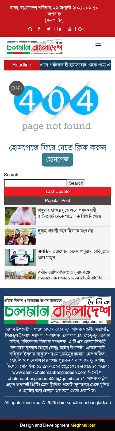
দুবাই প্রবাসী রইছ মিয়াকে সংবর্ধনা (65, 231)
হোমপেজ (57, 159)
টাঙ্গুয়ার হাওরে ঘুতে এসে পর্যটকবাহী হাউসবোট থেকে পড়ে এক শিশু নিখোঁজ (69, 213)
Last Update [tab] (58, 191)
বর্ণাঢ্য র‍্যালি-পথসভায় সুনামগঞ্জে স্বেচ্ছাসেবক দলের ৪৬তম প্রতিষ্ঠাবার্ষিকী (70, 275)
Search (11, 175)
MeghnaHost (82, 425)
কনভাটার (54, 20)
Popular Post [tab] (57, 200)
